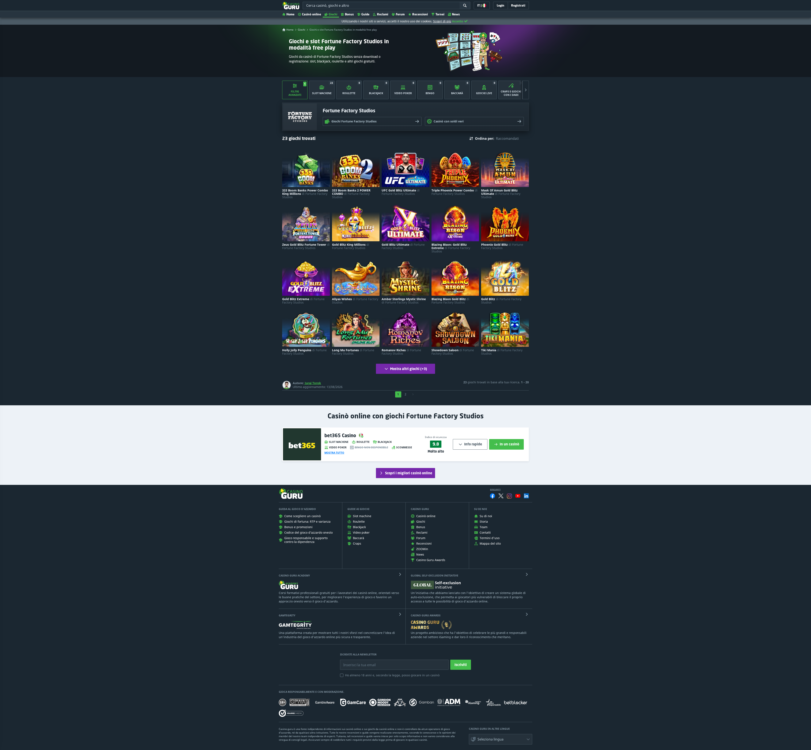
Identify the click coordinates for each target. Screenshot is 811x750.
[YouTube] (517, 495)
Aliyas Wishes (355, 300)
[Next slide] (526, 90)
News (456, 14)
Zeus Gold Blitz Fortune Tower (306, 246)
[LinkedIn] (526, 495)
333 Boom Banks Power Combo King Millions (305, 194)
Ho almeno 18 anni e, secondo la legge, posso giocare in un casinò (392, 675)
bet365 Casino (340, 435)
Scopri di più (442, 21)
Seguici (495, 490)
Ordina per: (484, 138)
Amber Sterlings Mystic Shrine (404, 300)
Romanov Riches (401, 352)
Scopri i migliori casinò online (408, 473)
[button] (500, 739)
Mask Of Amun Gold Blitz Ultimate (500, 194)
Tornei (439, 14)
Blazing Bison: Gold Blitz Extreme (450, 248)
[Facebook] (492, 495)
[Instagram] (509, 496)
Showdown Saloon (452, 352)
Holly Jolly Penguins (304, 352)
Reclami (382, 14)
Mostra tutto (334, 452)
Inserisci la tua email (356, 662)
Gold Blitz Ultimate (403, 246)
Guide (365, 14)
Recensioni (420, 14)
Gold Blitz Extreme (303, 300)
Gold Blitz (501, 300)
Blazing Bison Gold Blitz (450, 300)
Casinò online (311, 14)
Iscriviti (460, 664)
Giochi (333, 14)
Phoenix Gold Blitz (502, 246)
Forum (400, 14)
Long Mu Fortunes (353, 352)
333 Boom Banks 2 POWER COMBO (351, 194)
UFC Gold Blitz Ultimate (401, 192)
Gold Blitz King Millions (350, 246)
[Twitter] (500, 495)
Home (290, 14)
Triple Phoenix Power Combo (454, 192)
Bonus (349, 14)
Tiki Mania (502, 352)
